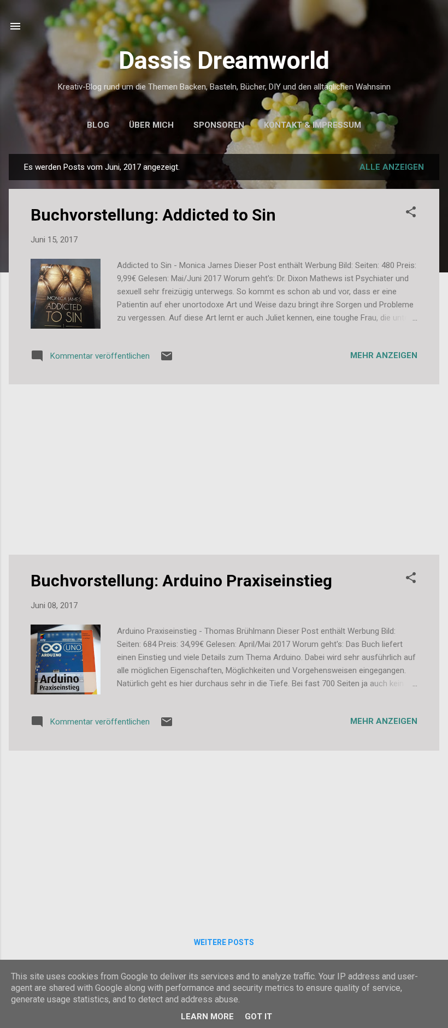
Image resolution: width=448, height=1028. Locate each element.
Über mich (151, 125)
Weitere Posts (224, 942)
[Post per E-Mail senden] (166, 360)
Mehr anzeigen (383, 355)
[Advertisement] (224, 469)
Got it (258, 1016)
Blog (98, 125)
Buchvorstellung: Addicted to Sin (153, 214)
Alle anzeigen (391, 167)
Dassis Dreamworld (224, 60)
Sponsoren (218, 125)
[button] (410, 213)
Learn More (207, 1016)
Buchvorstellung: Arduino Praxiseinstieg (181, 580)
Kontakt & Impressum (312, 125)
